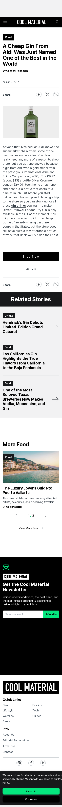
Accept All (31, 791)
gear (6, 705)
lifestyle (8, 710)
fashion (37, 705)
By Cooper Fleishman (15, 70)
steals (6, 721)
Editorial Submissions (16, 740)
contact (8, 752)
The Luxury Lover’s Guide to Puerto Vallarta (27, 490)
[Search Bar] (57, 22)
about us (8, 734)
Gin (28, 269)
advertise (9, 746)
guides (36, 716)
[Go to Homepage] (32, 22)
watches (8, 716)
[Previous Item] (16, 515)
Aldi (33, 269)
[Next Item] (45, 515)
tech (35, 710)
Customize (31, 799)
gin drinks (18, 205)
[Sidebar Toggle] (5, 22)
